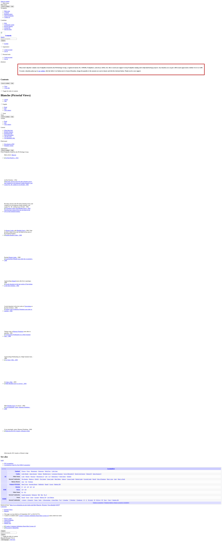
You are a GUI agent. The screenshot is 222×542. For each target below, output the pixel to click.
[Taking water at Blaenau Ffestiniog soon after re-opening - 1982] (18, 311)
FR (5, 476)
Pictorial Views (8, 509)
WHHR (4, 498)
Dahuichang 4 (55, 476)
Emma (36, 500)
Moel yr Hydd (121, 479)
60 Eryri (98, 500)
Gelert (31, 497)
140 (31, 487)
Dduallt (14, 281)
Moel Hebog (58, 479)
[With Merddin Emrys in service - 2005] (15, 383)
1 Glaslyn (24, 500)
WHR (4, 489)
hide (12, 6)
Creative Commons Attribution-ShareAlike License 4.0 (34, 515)
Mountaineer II (40, 476)
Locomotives (111, 468)
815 (25, 492)
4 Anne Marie (55, 500)
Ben (42, 495)
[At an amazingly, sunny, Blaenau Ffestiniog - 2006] (18, 409)
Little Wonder (25, 474)
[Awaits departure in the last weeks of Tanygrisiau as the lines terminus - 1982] (18, 285)
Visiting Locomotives (98, 502)
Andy (115, 479)
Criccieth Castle (87, 479)
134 (25, 489)
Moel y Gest (110, 479)
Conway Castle (70, 479)
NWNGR (17, 484)
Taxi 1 (105, 500)
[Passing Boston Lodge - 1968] (13, 235)
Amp (23, 481)
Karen (27, 497)
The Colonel (43, 479)
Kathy (40, 500)
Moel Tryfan (25, 484)
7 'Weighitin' (72, 500)
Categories (4, 506)
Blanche (14, 155)
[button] (1, 3)
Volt (26, 481)
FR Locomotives (8, 463)
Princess (24, 471)
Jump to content (5, 1)
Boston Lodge (10, 230)
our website (41, 71)
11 (86, 500)
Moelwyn (31, 479)
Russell (46, 484)
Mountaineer (34, 471)
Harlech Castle (79, 479)
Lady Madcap (50, 497)
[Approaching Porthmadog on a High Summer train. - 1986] (18, 336)
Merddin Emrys (21, 230)
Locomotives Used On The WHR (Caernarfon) (17, 465)
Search (3, 40)
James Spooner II (97, 474)
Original (11, 484)
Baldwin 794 (43, 497)
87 (22, 487)
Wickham (30, 481)
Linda (23, 476)
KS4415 (37, 479)
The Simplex (25, 479)
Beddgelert (41, 484)
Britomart (33, 476)
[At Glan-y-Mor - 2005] (11, 360)
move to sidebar (5, 6)
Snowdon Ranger (33, 484)
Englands (17, 471)
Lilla (46, 476)
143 (34, 487)
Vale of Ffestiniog (101, 479)
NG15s (18, 489)
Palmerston (41, 471)
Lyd (49, 476)
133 (22, 489)
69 (102, 500)
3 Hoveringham (46, 500)
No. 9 (45, 495)
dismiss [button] (3, 62)
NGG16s (17, 487)
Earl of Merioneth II (69, 474)
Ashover (64, 479)
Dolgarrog (34, 495)
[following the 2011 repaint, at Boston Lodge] (17, 431)
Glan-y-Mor (9, 382)
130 (25, 487)
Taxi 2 (109, 500)
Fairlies (18, 474)
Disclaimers (7, 521)
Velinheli (69, 476)
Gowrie (51, 484)
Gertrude (36, 497)
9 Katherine (79, 500)
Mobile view (7, 523)
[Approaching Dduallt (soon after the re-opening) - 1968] (18, 260)
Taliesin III (89, 474)
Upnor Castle (50, 479)
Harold (94, 479)
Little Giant (54, 471)
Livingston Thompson (57, 474)
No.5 (60, 500)
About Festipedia (9, 520)
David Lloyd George (80, 474)
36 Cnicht (90, 500)
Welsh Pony (48, 471)
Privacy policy (8, 518)
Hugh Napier (62, 476)
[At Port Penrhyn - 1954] (11, 158)
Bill (39, 495)
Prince (28, 471)
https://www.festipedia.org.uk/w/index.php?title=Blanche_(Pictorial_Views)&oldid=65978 (34, 505)
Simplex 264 (115, 500)
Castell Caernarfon (26, 495)
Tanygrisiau (28, 306)
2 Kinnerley (30, 500)
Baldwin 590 (57, 484)
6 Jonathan (65, 500)
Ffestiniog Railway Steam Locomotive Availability (116, 502)
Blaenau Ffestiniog (18, 331)
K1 (22, 492)
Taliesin (40, 474)
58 (94, 500)
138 (28, 487)
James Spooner (33, 474)
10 (84, 500)
